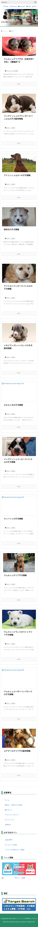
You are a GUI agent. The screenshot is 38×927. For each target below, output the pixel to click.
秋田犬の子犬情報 (11, 229)
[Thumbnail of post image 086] (19, 619)
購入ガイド (8, 810)
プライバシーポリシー (12, 815)
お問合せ (8, 824)
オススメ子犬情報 (12, 71)
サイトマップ (9, 820)
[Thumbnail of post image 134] (19, 332)
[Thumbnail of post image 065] (19, 446)
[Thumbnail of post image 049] (19, 392)
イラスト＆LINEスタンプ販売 (14, 850)
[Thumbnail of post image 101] (19, 216)
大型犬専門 (8, 840)
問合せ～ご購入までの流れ (14, 805)
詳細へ (19, 84)
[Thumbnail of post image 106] (19, 103)
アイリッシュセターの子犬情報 (17, 175)
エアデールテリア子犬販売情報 (17, 751)
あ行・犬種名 (11, 128)
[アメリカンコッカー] (19, 273)
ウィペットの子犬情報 (13, 519)
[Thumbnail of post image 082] (19, 562)
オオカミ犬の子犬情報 (13, 405)
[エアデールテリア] (19, 738)
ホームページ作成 (11, 845)
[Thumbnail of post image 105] (19, 506)
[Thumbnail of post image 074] (19, 162)
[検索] (35, 2)
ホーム (5, 31)
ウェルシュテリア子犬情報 (15, 575)
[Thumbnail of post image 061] (19, 46)
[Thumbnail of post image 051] (19, 678)
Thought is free (30, 922)
